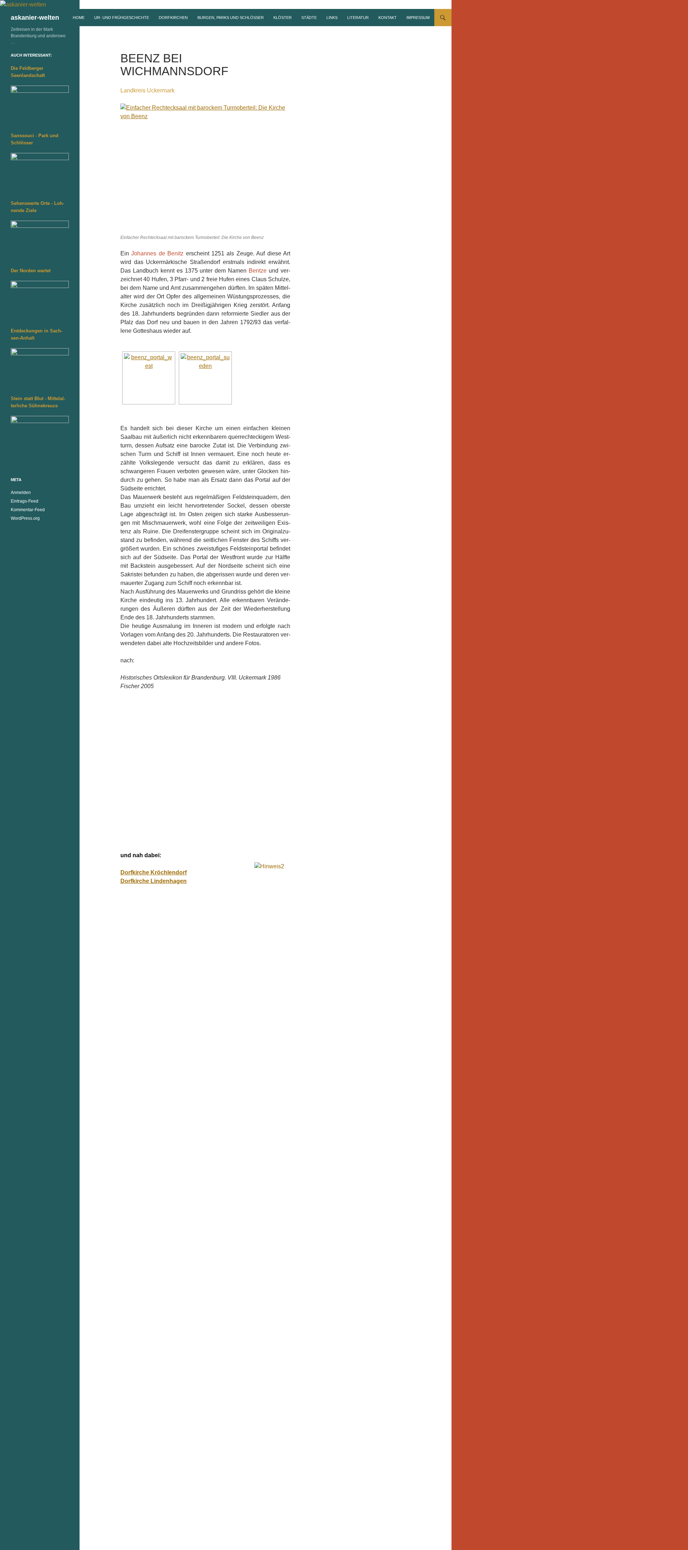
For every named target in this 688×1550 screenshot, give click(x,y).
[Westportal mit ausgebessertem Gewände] (148, 378)
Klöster (282, 17)
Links (332, 17)
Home (79, 17)
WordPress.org (25, 518)
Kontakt (387, 17)
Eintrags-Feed (24, 501)
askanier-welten (35, 17)
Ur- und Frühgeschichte (121, 17)
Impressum (418, 17)
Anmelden (21, 492)
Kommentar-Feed (28, 509)
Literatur (358, 17)
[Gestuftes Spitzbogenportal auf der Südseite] (205, 378)
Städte (309, 17)
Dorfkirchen (173, 17)
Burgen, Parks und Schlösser (230, 17)
